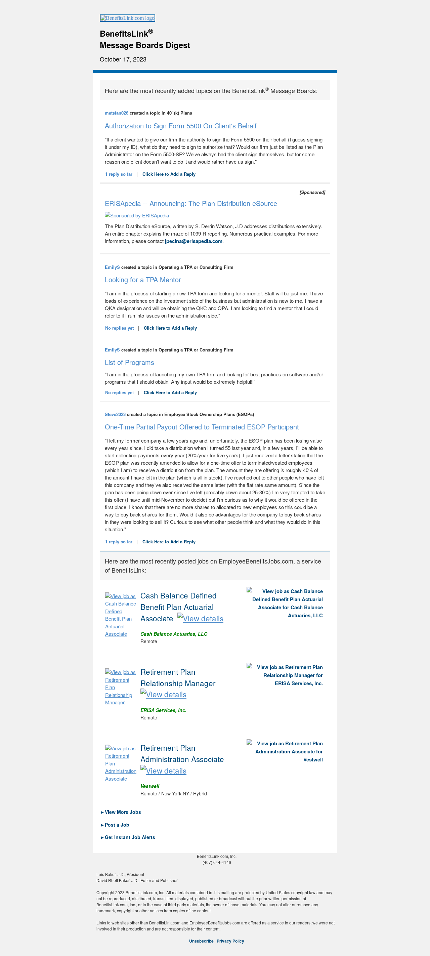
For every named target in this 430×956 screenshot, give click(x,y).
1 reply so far (118, 174)
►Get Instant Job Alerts (127, 837)
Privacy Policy (230, 941)
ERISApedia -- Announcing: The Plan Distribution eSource (191, 203)
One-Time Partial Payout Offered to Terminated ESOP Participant (202, 426)
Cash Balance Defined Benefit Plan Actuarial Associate (178, 606)
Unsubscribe (201, 941)
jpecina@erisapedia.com (193, 241)
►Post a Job (114, 824)
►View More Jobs (120, 811)
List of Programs (129, 362)
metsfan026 (116, 113)
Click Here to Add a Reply (169, 174)
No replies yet (119, 328)
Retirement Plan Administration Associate (182, 753)
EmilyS (112, 267)
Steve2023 (115, 414)
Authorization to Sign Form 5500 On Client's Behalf (181, 125)
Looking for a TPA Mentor (143, 279)
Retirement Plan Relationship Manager (178, 677)
